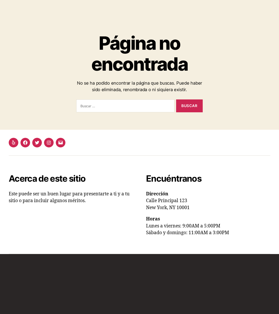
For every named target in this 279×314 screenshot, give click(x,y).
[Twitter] (37, 142)
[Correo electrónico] (60, 142)
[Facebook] (25, 142)
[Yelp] (13, 142)
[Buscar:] (124, 106)
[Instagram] (49, 142)
